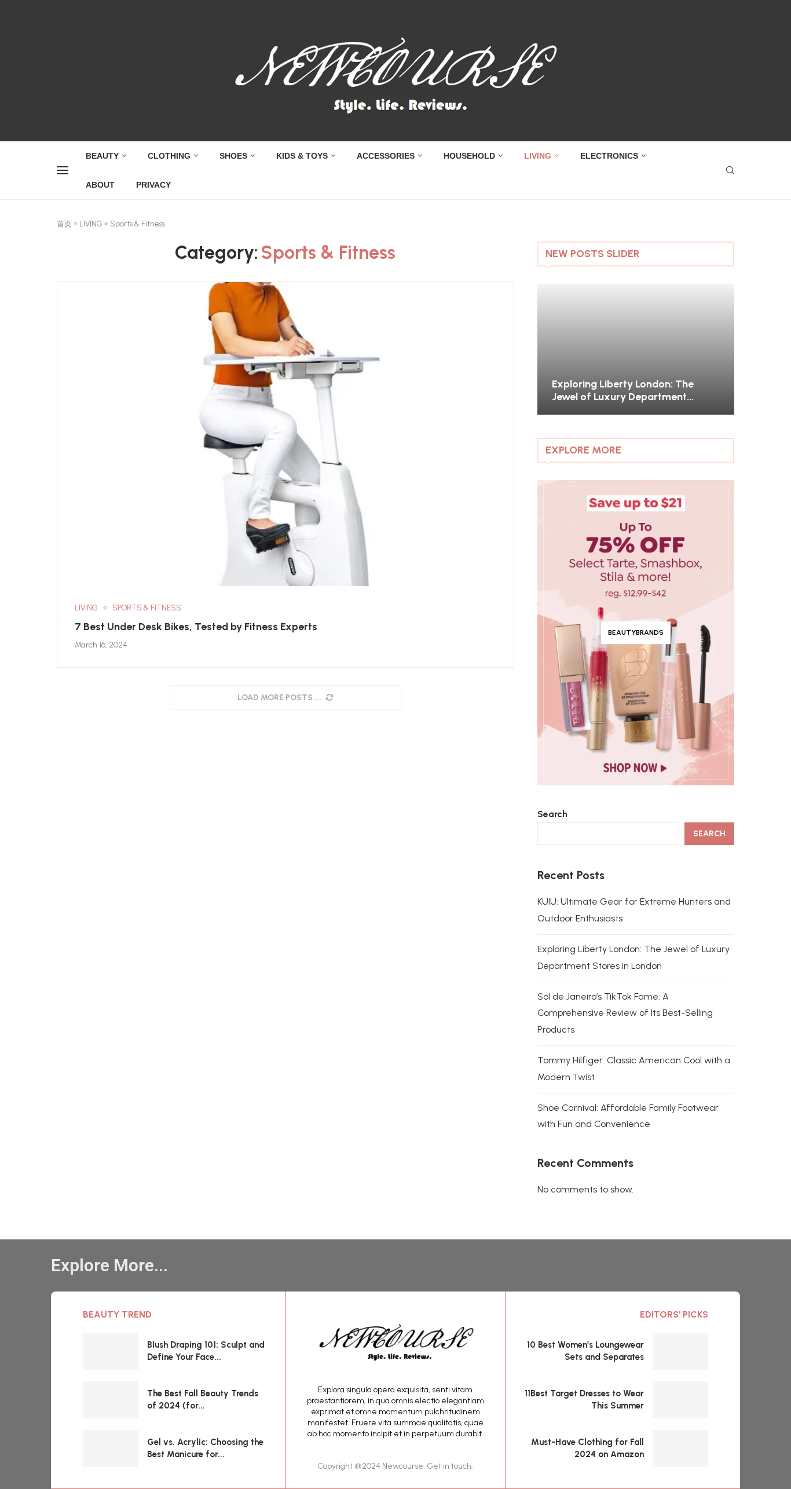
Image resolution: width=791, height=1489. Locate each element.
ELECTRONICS (609, 155)
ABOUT (100, 184)
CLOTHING (169, 155)
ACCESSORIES (386, 155)
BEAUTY (102, 155)
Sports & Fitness (146, 607)
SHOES (233, 155)
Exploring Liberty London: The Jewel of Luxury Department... (623, 390)
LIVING (537, 155)
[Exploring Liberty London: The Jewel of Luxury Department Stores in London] (635, 349)
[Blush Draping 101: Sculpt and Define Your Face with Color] (110, 1351)
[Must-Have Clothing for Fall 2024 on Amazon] (680, 1448)
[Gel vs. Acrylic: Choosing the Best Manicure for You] (110, 1448)
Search (552, 814)
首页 (64, 223)
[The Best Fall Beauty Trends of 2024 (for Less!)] (110, 1399)
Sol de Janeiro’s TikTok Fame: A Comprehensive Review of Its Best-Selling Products (625, 1013)
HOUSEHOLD (469, 155)
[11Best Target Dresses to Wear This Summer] (680, 1399)
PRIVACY (153, 184)
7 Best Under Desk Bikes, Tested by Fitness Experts (196, 626)
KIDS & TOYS (302, 155)
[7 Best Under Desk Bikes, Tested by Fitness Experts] (285, 434)
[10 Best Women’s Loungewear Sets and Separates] (680, 1351)
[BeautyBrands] (635, 633)
